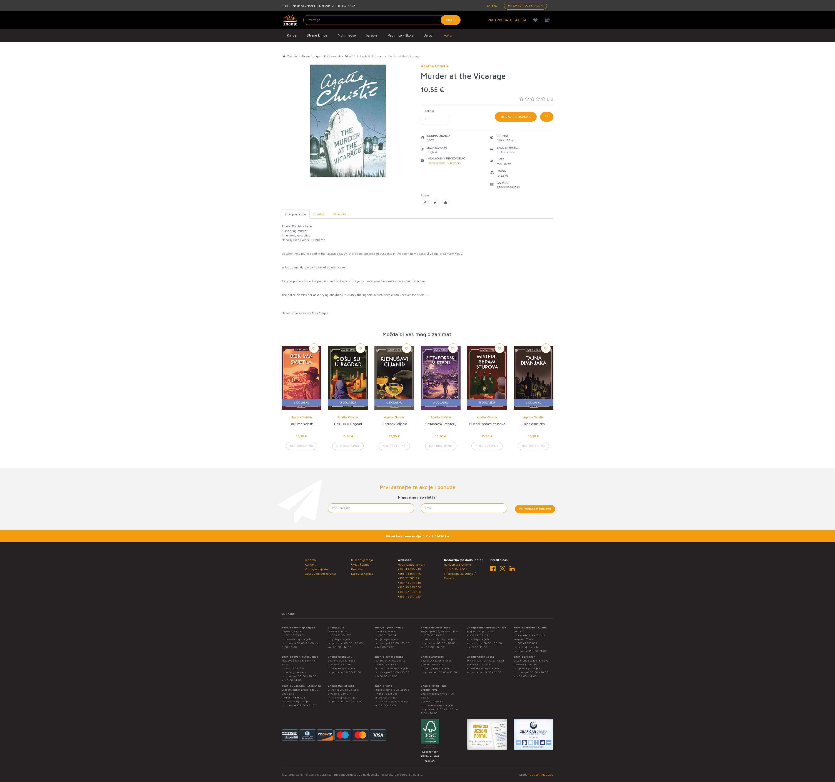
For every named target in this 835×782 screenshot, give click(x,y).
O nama (310, 560)
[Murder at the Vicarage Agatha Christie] (425, 202)
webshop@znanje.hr (411, 564)
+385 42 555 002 (526, 643)
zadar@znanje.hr (296, 672)
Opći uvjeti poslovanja (320, 573)
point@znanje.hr (389, 697)
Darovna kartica (362, 573)
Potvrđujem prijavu (535, 509)
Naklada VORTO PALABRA (337, 6)
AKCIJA (520, 20)
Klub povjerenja (362, 560)
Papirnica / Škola (400, 35)
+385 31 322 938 (480, 664)
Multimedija (347, 35)
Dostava (357, 569)
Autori (449, 35)
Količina (429, 111)
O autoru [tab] (319, 214)
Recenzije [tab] (339, 214)
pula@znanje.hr (341, 639)
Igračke (371, 35)
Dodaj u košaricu (516, 117)
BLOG (285, 6)
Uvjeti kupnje (360, 564)
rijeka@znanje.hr (389, 639)
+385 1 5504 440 (409, 573)
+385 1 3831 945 (387, 693)
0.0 (550, 98)
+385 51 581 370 (341, 664)
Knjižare (492, 6)
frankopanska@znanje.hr (394, 668)
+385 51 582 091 (409, 578)
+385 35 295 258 (409, 587)
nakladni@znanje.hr (457, 564)
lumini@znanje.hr (528, 647)
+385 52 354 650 (409, 592)
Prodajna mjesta (316, 569)
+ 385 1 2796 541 (433, 701)
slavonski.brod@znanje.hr (441, 639)
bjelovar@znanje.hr (530, 668)
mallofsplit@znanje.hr (345, 697)
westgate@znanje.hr (437, 668)
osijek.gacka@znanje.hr (485, 668)
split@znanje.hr (480, 639)
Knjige (291, 35)
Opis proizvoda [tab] (295, 214)
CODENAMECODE (541, 774)
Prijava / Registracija (525, 5)
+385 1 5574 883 (387, 664)
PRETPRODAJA (500, 20)
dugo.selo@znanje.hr (299, 701)
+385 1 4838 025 (294, 697)
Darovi (428, 35)
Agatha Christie (301, 417)
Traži (451, 20)
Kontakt (310, 564)
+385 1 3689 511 (455, 569)
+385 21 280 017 (341, 693)
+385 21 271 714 (479, 635)
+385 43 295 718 (409, 569)
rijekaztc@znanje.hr (344, 668)
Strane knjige (317, 35)
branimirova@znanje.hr (439, 705)
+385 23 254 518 (409, 582)
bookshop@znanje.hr (299, 639)
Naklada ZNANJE (304, 6)
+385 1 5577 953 (409, 596)
